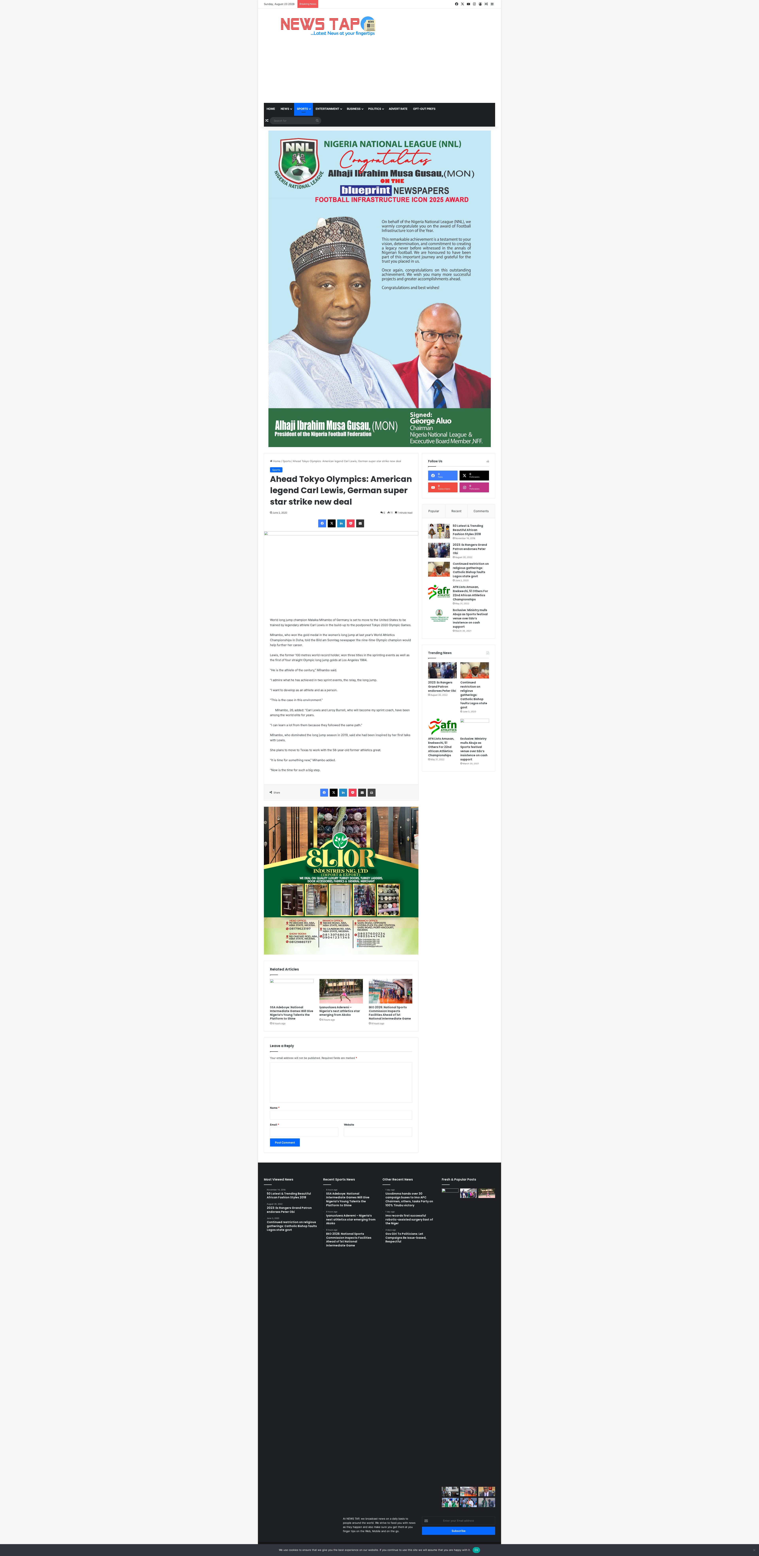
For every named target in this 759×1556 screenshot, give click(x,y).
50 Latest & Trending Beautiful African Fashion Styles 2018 (468, 530)
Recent (456, 511)
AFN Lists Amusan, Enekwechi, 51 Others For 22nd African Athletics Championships (470, 593)
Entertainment (327, 108)
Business (354, 108)
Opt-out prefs (424, 108)
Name (274, 1107)
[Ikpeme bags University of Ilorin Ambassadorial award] (486, 1502)
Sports (302, 108)
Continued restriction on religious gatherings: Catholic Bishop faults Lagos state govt (471, 570)
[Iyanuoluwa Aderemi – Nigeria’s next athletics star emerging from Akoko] (341, 991)
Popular (433, 511)
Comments (481, 511)
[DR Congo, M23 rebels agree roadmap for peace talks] (450, 1336)
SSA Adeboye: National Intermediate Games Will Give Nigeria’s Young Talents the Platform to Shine (291, 1013)
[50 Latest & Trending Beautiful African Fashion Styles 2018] (439, 531)
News (285, 108)
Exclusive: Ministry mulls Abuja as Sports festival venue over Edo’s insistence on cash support (470, 618)
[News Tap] (323, 26)
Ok (476, 1549)
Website (349, 1124)
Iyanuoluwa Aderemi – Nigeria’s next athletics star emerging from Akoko (339, 1011)
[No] (754, 1550)
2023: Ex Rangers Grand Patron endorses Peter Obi (470, 549)
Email (274, 1124)
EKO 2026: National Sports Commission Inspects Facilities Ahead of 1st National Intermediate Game (390, 1013)
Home (271, 108)
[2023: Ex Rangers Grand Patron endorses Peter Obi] (439, 550)
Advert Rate (398, 108)
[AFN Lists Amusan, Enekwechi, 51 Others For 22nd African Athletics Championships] (439, 592)
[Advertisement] (379, 73)
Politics (374, 108)
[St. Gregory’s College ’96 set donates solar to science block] (450, 1491)
